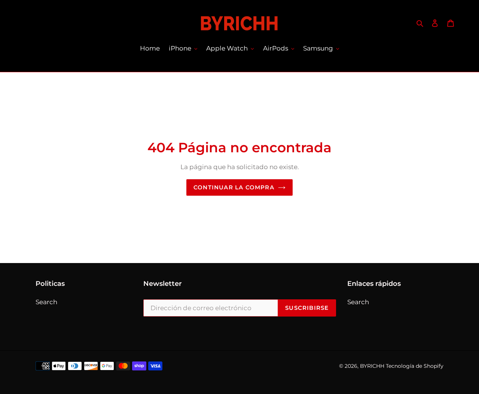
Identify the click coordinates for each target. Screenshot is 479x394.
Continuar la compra (233, 187)
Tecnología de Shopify (414, 366)
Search (46, 302)
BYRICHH (372, 366)
